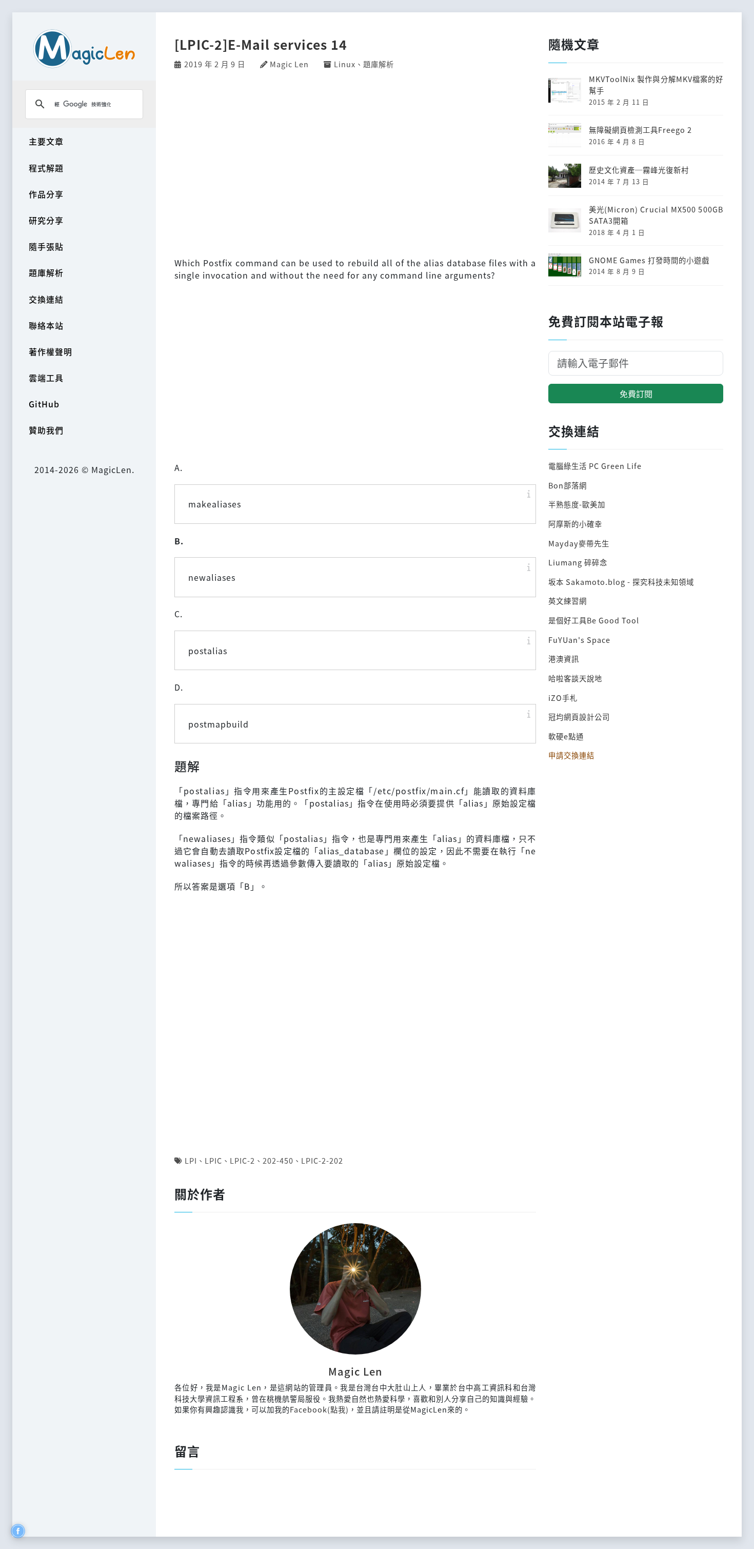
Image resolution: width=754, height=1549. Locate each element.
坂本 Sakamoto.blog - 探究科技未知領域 (621, 581)
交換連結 (46, 299)
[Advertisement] (355, 161)
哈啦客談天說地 (575, 678)
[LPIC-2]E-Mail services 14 (260, 44)
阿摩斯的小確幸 (575, 523)
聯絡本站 (46, 325)
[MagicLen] (84, 48)
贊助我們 (46, 430)
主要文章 (46, 141)
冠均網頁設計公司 (579, 716)
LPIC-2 (242, 1160)
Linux (344, 63)
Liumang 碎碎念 (577, 562)
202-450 (278, 1160)
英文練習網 (567, 600)
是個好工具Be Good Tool (593, 620)
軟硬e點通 (566, 736)
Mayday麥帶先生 (578, 543)
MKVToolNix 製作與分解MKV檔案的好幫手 (656, 84)
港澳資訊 (563, 658)
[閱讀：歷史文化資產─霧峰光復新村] (564, 174)
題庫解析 (46, 272)
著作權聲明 (50, 351)
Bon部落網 (567, 485)
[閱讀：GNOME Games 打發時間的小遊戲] (564, 264)
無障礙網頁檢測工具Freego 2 (640, 129)
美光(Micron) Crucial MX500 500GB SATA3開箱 (656, 215)
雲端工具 (46, 377)
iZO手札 (563, 697)
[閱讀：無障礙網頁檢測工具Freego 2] (564, 134)
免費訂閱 (636, 393)
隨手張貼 (46, 246)
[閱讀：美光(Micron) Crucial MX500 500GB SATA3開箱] (564, 219)
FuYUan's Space (579, 639)
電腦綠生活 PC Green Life (595, 465)
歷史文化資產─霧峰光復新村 (639, 169)
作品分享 (46, 194)
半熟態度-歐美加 (576, 504)
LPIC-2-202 (322, 1160)
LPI (191, 1160)
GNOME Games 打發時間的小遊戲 (649, 259)
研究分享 (46, 220)
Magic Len (289, 63)
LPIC (213, 1160)
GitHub (44, 404)
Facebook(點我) (319, 1409)
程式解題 (46, 168)
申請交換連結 (571, 755)
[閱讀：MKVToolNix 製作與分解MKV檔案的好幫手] (564, 89)
